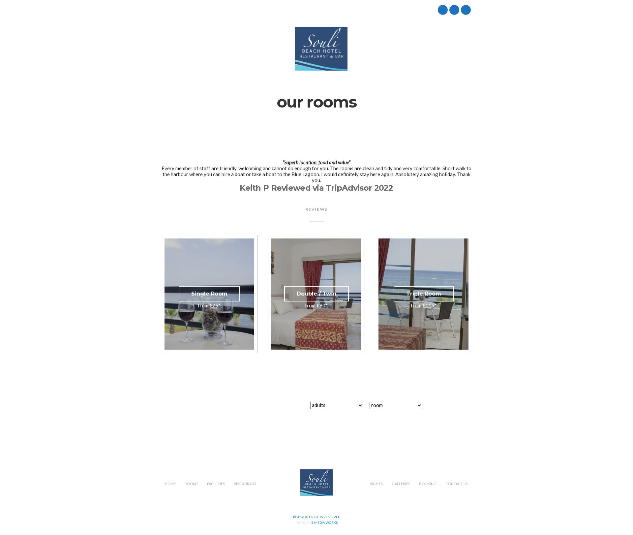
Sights (363, 48)
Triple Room (423, 294)
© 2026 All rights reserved (316, 517)
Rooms (193, 48)
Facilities (222, 48)
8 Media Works (325, 522)
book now (451, 409)
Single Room (209, 294)
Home (168, 48)
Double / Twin (316, 294)
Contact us (457, 48)
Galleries (391, 48)
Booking (423, 48)
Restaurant (256, 48)
